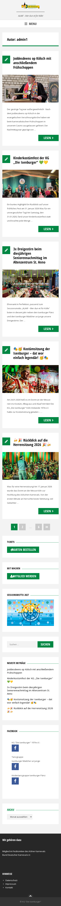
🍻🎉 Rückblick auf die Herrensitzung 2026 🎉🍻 (32, 442)
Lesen (47, 138)
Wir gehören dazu (11, 840)
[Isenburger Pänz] (15, 781)
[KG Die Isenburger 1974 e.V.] (15, 748)
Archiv (10, 809)
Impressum (10, 883)
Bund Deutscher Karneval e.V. (16, 854)
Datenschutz (11, 880)
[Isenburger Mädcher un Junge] (15, 766)
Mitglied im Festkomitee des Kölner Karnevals (23, 851)
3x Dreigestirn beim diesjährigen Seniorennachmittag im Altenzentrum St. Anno (30, 255)
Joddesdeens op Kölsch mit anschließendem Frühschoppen (32, 63)
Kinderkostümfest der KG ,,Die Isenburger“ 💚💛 (31, 160)
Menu (33, 24)
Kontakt (9, 887)
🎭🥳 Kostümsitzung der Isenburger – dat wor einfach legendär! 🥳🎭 (31, 353)
